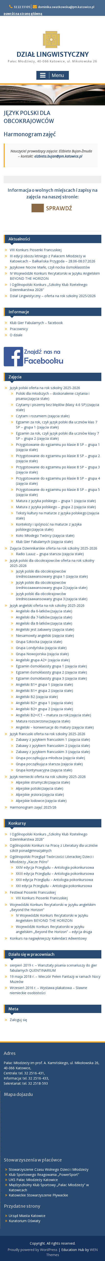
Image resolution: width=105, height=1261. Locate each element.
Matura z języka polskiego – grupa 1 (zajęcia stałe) (56, 500)
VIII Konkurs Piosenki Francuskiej (36, 250)
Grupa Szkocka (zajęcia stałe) (39, 641)
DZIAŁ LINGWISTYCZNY (53, 54)
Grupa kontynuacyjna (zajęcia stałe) (44, 770)
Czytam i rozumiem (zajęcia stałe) (43, 416)
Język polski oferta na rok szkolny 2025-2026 (45, 387)
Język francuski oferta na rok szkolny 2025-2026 (47, 734)
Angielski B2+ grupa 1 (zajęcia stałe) (44, 702)
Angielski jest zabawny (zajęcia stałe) (45, 629)
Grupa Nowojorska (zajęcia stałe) (42, 654)
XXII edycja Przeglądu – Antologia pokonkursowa (54, 879)
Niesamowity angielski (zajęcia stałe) (45, 635)
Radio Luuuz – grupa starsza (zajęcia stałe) (50, 554)
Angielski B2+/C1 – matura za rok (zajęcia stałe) (53, 715)
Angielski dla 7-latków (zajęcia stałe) (44, 617)
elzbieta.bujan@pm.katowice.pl (58, 156)
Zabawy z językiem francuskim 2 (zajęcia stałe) (53, 745)
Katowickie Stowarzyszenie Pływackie (38, 1195)
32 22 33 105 (22, 7)
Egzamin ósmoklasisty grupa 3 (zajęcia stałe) (51, 678)
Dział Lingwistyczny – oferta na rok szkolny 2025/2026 (53, 295)
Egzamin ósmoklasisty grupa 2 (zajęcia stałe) (51, 672)
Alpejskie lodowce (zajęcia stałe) (41, 800)
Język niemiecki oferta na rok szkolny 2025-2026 (48, 776)
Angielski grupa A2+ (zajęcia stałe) (43, 660)
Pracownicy (19, 329)
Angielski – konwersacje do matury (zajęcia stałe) (55, 727)
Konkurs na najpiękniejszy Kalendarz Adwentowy (48, 938)
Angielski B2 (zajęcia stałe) (37, 696)
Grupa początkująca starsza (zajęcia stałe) (49, 764)
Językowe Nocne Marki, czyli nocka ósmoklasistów (50, 267)
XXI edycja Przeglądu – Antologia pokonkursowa (54, 885)
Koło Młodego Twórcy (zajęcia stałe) (45, 535)
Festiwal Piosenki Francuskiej (33, 892)
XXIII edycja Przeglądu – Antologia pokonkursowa (55, 873)
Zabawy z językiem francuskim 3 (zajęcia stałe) (53, 751)
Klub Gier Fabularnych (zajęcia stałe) (44, 541)
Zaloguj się (18, 1019)
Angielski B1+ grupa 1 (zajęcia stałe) (44, 684)
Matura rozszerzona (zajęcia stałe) (43, 721)
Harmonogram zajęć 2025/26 (33, 807)
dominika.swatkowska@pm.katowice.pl (66, 7)
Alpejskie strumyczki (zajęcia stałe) (43, 782)
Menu (58, 75)
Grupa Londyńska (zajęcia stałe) (41, 647)
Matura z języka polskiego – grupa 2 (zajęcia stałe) (56, 507)
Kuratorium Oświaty (24, 1220)
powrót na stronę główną (23, 13)
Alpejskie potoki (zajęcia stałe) (39, 788)
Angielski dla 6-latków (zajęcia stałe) (44, 611)
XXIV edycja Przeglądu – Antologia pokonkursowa (55, 867)
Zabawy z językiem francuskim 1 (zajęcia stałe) (53, 739)
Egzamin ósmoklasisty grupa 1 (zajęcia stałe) (51, 666)
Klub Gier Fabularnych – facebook (36, 322)
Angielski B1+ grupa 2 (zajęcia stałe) (44, 690)
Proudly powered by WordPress (32, 1249)
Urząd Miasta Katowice (27, 1215)
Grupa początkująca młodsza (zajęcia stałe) (50, 757)
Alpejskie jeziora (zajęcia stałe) (40, 794)
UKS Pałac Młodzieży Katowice (33, 1179)
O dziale (16, 335)
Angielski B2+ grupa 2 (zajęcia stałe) (44, 709)
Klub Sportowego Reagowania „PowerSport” (44, 1174)
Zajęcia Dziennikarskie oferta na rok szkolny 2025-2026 (53, 548)
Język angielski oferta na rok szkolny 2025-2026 (47, 605)
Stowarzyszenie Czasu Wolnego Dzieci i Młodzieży (48, 1169)
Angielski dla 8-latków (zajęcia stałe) (44, 623)
